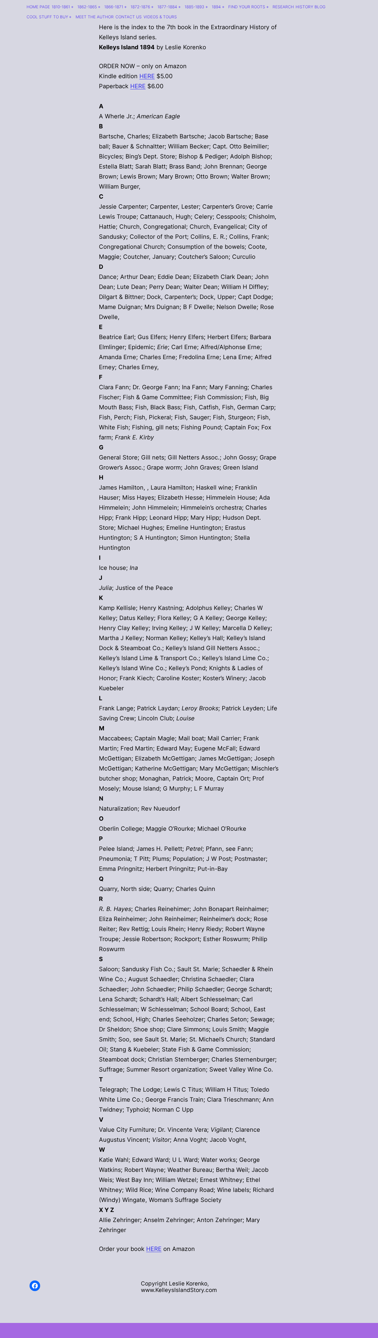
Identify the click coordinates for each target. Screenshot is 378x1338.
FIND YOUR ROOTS (246, 6)
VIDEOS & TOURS (160, 16)
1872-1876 (140, 6)
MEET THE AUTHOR (95, 16)
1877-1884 (167, 6)
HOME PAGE (38, 6)
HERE (147, 76)
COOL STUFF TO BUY (47, 16)
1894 (216, 6)
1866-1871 (113, 6)
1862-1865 (87, 6)
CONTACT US (128, 16)
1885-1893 (194, 6)
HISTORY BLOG (310, 6)
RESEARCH (283, 6)
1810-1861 (61, 6)
